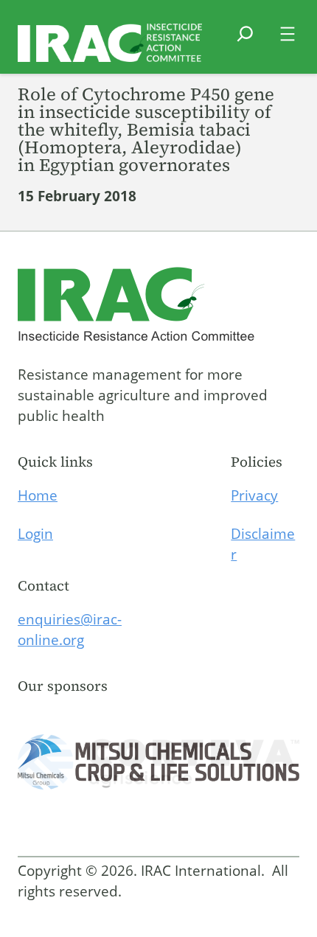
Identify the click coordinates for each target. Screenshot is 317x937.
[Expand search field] (245, 43)
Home (38, 495)
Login (35, 533)
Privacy (254, 495)
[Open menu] (287, 34)
